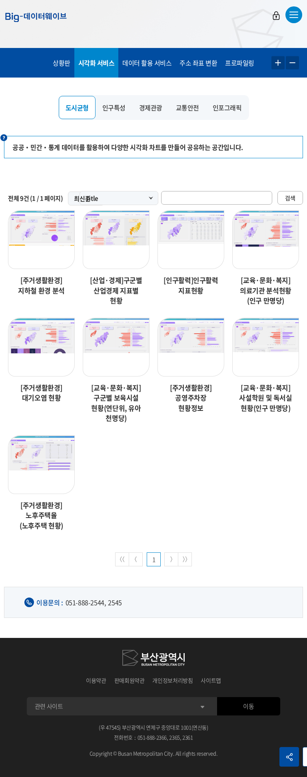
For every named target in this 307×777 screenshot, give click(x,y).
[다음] (171, 559)
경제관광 (150, 107)
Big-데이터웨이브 (36, 17)
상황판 (61, 63)
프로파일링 (239, 63)
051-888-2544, (86, 602)
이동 (248, 706)
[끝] (185, 559)
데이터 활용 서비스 (146, 63)
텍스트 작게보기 (292, 63)
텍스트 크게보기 (278, 63)
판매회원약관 (129, 680)
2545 (115, 602)
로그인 (276, 16)
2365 (174, 737)
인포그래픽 (227, 107)
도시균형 (77, 107)
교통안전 (187, 107)
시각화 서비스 (96, 63)
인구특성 (114, 107)
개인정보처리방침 (172, 680)
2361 (187, 737)
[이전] (136, 559)
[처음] (122, 559)
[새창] (153, 659)
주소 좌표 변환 (198, 63)
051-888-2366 (152, 737)
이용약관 (96, 680)
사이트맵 (211, 680)
